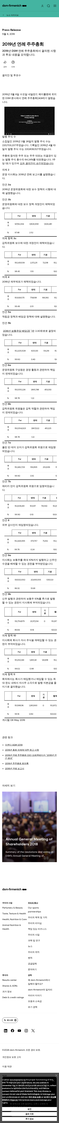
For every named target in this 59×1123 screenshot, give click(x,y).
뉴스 (30, 946)
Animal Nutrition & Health (11, 927)
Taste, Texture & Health (14, 913)
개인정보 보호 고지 (11, 1057)
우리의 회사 (33, 903)
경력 (30, 975)
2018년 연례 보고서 (14, 768)
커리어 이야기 (35, 995)
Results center (9, 980)
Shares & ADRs (9, 985)
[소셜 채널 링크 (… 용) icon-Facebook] (12, 1030)
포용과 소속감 (35, 1001)
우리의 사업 (7, 903)
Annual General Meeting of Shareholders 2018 (29, 841)
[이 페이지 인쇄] (13, 62)
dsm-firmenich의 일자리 (40, 989)
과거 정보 (7, 991)
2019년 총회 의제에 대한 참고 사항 (22, 750)
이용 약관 (7, 1066)
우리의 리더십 (35, 923)
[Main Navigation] (55, 6)
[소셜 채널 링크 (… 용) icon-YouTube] (19, 1030)
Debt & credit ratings (13, 997)
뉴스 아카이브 (12, 15)
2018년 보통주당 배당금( (16, 331)
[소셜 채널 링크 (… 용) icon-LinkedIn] (5, 1030)
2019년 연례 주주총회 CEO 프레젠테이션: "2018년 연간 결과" (31, 757)
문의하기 (32, 969)
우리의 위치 (34, 952)
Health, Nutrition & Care (14, 919)
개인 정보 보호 (34, 1097)
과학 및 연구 (34, 940)
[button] (48, 6)
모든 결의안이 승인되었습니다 (36, 163)
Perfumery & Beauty (12, 907)
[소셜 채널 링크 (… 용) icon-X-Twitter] (33, 1030)
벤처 (30, 957)
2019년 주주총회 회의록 (17, 763)
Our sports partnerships (34, 909)
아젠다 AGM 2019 (14, 744)
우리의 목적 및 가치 (37, 917)
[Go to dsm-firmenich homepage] (14, 5)
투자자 (5, 975)
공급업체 (32, 963)
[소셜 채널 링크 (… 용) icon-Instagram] (26, 1030)
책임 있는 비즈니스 (37, 929)
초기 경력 (32, 1007)
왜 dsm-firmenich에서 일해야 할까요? (39, 982)
